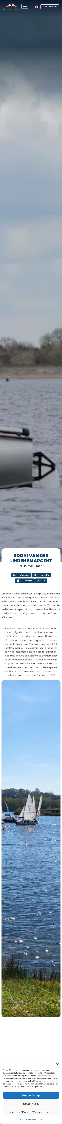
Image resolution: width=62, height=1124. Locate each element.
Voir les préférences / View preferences (31, 1112)
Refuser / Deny (31, 1103)
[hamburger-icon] (24, 6)
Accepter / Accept (31, 1095)
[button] (57, 1064)
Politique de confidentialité (31, 1119)
